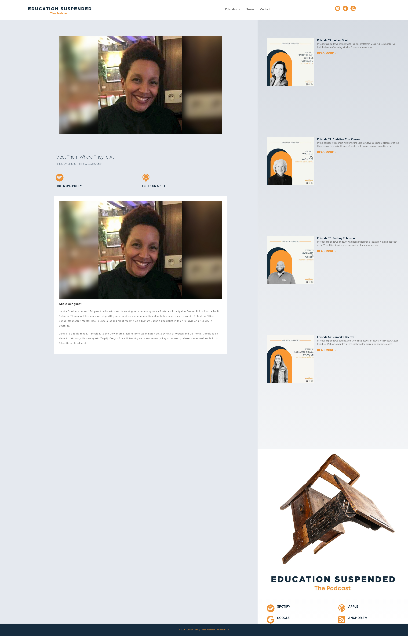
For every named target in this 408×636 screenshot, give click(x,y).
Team (250, 9)
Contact (265, 9)
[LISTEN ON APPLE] (146, 178)
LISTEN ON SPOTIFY (69, 186)
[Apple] (345, 8)
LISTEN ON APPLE (154, 186)
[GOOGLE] (271, 620)
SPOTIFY (283, 606)
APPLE (353, 606)
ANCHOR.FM (358, 618)
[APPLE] (342, 608)
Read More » (326, 53)
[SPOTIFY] (271, 608)
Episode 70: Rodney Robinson (336, 238)
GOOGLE (283, 618)
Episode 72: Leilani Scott (333, 40)
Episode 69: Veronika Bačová (335, 337)
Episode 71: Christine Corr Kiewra (338, 139)
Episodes (231, 9)
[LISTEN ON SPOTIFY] (60, 178)
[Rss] (353, 8)
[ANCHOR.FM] (342, 620)
